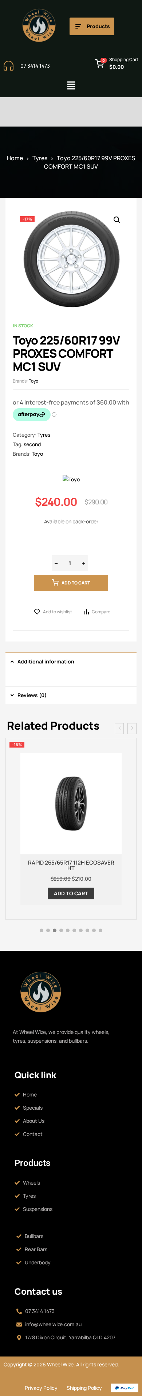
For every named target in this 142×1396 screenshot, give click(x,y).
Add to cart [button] (71, 893)
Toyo (33, 381)
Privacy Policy (41, 1387)
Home (15, 158)
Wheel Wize (60, 1364)
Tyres (39, 158)
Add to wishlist (57, 612)
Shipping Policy (84, 1387)
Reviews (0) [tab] (32, 695)
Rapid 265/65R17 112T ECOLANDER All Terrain (71, 865)
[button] (71, 86)
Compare (101, 612)
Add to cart (76, 583)
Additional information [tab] (45, 661)
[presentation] (119, 728)
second (32, 444)
